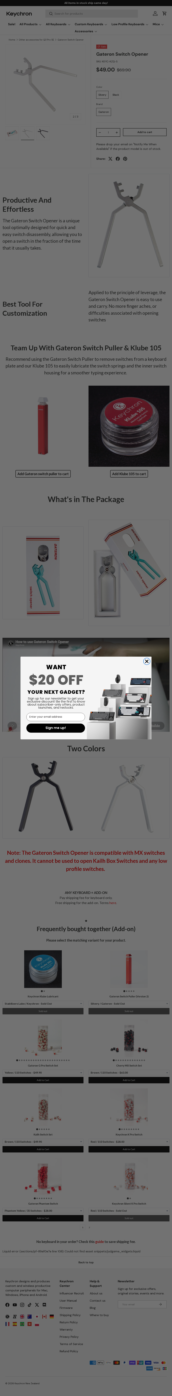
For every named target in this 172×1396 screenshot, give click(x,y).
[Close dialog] (146, 661)
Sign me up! (56, 728)
